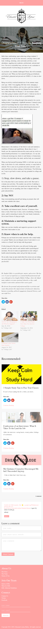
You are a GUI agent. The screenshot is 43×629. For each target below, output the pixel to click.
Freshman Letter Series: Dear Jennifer (9, 344)
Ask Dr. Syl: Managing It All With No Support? (9, 323)
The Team (5, 574)
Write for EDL (6, 586)
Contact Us (5, 596)
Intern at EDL (6, 584)
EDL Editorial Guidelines (9, 588)
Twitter (4, 598)
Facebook (4, 600)
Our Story (5, 572)
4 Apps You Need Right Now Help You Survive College (27, 324)
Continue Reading (8, 405)
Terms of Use (5, 576)
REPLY (7, 516)
